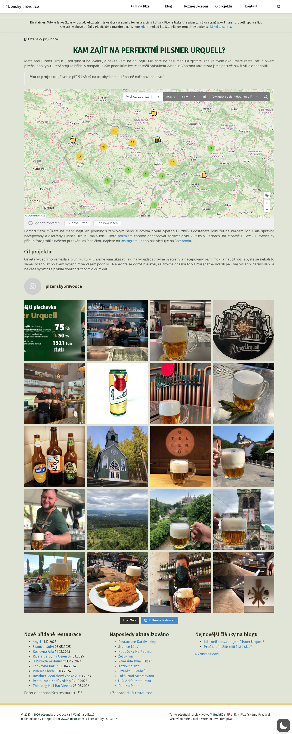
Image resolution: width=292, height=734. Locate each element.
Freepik (47, 719)
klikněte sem (219, 27)
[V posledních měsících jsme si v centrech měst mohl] (243, 519)
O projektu (223, 6)
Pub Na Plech (43, 671)
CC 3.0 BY (111, 719)
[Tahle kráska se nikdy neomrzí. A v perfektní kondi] (180, 456)
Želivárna (125, 656)
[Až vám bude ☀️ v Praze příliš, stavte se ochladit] (54, 519)
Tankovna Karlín (46, 666)
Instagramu (130, 240)
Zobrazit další (209, 654)
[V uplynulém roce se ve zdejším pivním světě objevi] (54, 456)
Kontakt (251, 6)
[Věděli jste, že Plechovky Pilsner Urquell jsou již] (54, 330)
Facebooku (183, 240)
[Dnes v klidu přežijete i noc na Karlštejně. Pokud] (243, 456)
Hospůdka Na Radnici (135, 652)
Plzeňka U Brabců (132, 671)
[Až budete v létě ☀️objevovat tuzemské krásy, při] (180, 519)
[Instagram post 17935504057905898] (180, 330)
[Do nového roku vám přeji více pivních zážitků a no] (117, 456)
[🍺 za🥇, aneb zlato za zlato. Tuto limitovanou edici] (117, 393)
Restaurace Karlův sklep (52, 681)
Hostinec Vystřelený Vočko (53, 676)
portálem (125, 236)
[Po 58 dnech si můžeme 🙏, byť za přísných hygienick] (180, 582)
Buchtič (218, 714)
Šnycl (37, 642)
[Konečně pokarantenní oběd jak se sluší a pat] (117, 582)
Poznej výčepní (196, 6)
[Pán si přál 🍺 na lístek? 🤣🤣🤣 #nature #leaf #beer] (243, 393)
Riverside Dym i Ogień (50, 656)
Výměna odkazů (83, 714)
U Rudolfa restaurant (49, 661)
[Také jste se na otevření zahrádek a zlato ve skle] (54, 582)
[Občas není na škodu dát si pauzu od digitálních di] (117, 519)
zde (143, 27)
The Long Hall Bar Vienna (52, 686)
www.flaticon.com (72, 719)
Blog (168, 6)
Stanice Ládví (43, 647)
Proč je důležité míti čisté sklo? (228, 647)
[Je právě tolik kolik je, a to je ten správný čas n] (243, 330)
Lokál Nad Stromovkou (136, 676)
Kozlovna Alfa (43, 652)
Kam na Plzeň (141, 6)
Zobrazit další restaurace (132, 692)
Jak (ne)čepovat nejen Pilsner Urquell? (234, 642)
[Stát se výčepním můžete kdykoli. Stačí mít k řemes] (117, 330)
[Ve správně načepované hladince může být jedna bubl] (180, 393)
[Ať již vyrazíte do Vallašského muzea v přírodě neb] (54, 393)
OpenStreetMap (36, 215)
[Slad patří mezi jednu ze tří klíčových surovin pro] (243, 582)
